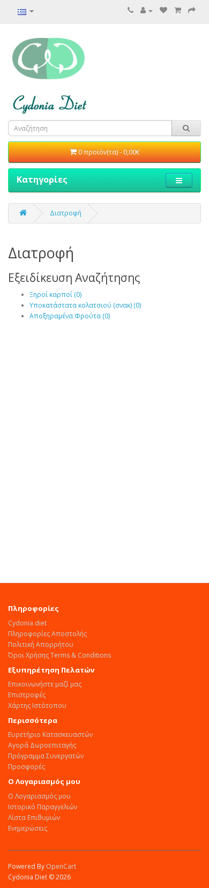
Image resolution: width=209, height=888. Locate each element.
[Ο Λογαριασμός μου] (146, 10)
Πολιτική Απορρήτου (40, 644)
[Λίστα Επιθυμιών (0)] (163, 10)
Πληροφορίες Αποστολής (47, 633)
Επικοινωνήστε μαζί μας (44, 684)
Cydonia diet (27, 623)
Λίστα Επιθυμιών (34, 817)
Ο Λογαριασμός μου (39, 796)
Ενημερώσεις (27, 828)
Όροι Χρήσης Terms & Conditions (59, 655)
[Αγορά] (192, 10)
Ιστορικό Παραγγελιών (42, 806)
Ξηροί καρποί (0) (55, 294)
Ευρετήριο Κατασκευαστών (50, 734)
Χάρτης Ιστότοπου (37, 705)
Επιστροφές (27, 694)
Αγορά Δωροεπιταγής (42, 745)
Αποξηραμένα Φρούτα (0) (69, 315)
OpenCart (61, 866)
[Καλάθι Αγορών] (177, 10)
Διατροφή (65, 213)
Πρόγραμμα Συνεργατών (46, 755)
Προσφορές (26, 766)
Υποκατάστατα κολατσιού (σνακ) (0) (85, 305)
